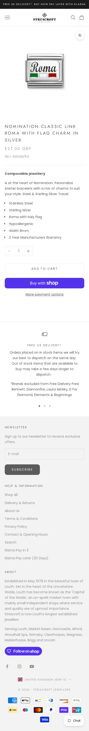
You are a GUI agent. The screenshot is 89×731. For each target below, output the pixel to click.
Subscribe (22, 469)
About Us (12, 510)
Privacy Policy (16, 526)
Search (10, 542)
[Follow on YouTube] (31, 666)
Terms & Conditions (21, 518)
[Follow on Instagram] (19, 666)
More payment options (45, 294)
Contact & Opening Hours (26, 534)
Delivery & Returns (20, 502)
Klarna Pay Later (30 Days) (26, 558)
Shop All (11, 494)
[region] (44, 364)
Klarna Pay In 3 (16, 550)
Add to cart (44, 268)
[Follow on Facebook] (7, 666)
